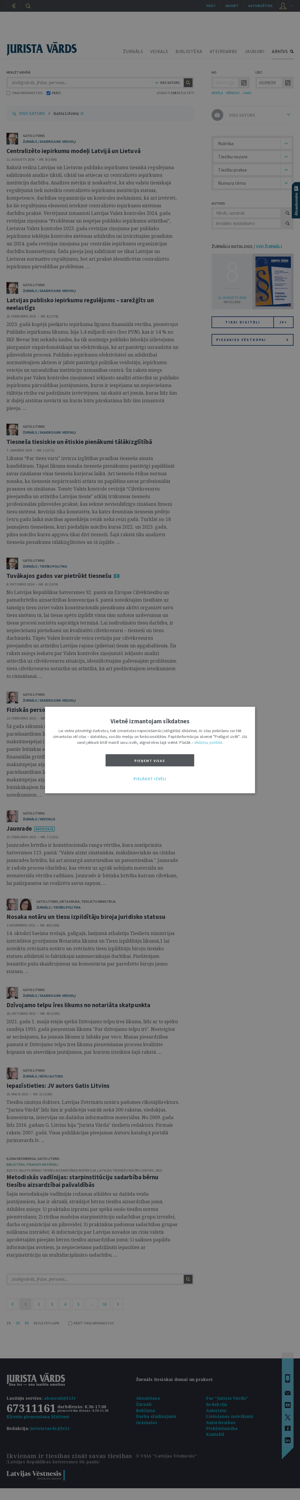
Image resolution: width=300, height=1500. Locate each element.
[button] (150, 779)
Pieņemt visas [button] (149, 761)
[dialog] (150, 750)
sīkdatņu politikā (208, 742)
